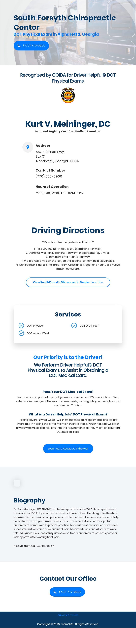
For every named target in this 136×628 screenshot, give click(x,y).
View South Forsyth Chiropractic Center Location (68, 282)
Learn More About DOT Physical (68, 448)
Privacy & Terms (68, 615)
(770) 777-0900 (49, 176)
